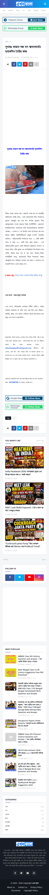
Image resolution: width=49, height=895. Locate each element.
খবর (4, 10)
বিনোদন (43, 10)
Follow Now (34, 398)
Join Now (38, 19)
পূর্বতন (43, 559)
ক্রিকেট (36, 10)
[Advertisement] (24, 97)
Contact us (22, 887)
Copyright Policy (31, 890)
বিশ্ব (29, 10)
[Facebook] (13, 64)
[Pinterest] (25, 64)
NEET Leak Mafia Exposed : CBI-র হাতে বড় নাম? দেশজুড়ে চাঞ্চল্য (24, 509)
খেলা (24, 806)
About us (11, 887)
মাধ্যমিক (24, 822)
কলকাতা (10, 10)
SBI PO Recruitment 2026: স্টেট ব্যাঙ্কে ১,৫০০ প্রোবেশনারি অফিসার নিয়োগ (30, 753)
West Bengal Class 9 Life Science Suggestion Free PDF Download (30, 672)
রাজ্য (17, 10)
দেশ (23, 10)
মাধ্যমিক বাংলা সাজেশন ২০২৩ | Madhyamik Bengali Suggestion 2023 (27, 782)
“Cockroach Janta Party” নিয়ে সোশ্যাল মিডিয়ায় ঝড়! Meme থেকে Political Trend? (22, 545)
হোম (6, 41)
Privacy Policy (36, 887)
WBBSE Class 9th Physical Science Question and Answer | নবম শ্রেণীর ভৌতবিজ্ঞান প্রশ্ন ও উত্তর (29, 738)
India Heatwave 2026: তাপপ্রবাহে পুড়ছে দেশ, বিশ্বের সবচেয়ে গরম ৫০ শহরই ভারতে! (23, 473)
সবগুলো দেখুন (40, 441)
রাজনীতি (24, 826)
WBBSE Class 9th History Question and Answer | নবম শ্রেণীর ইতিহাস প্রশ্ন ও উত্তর (30, 659)
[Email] (30, 64)
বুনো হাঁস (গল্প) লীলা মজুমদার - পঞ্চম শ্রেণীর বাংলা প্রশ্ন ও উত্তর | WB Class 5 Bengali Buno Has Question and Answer (29, 768)
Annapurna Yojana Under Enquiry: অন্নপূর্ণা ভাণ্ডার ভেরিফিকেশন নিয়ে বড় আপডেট (31, 723)
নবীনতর (6, 559)
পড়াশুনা (24, 814)
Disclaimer (16, 890)
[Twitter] (19, 64)
